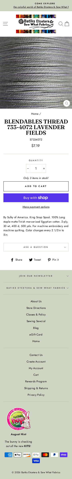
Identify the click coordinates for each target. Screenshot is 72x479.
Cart (35, 375)
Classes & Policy (36, 314)
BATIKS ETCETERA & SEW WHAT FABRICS (36, 287)
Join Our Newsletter (36, 275)
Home (34, 114)
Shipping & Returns (36, 388)
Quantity (36, 160)
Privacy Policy (36, 395)
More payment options (36, 207)
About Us (36, 301)
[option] (36, 5)
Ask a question (36, 247)
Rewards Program (36, 381)
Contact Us (36, 355)
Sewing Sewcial (36, 321)
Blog (36, 328)
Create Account (36, 362)
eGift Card (35, 334)
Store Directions (36, 308)
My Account (36, 368)
